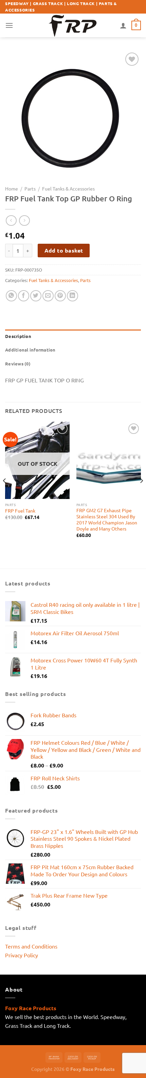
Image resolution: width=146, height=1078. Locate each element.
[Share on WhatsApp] (11, 295)
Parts (30, 188)
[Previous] (4, 494)
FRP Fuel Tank (20, 511)
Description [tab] (18, 336)
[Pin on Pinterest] (60, 295)
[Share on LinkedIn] (72, 295)
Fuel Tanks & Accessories (68, 188)
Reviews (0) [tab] (18, 363)
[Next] (141, 494)
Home (11, 188)
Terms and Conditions (31, 946)
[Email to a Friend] (48, 295)
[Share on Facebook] (23, 295)
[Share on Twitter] (35, 295)
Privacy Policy (21, 955)
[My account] (123, 25)
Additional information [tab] (30, 350)
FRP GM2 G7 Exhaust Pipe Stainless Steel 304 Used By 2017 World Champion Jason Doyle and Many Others (106, 519)
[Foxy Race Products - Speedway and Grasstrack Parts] (73, 25)
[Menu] (9, 25)
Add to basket (63, 250)
